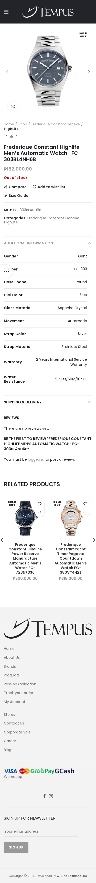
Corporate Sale (17, 732)
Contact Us (14, 723)
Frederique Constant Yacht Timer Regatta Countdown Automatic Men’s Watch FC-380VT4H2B (71, 558)
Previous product (6, 136)
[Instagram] (51, 796)
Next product (16, 136)
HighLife (11, 129)
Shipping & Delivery (22, 402)
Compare (18, 187)
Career (10, 741)
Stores (9, 714)
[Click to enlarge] (13, 106)
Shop (22, 124)
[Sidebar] (6, 271)
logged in (36, 459)
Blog (7, 750)
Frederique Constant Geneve (55, 124)
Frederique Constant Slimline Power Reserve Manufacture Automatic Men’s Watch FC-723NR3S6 (25, 558)
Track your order (18, 692)
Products (12, 675)
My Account (14, 701)
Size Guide (18, 195)
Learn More (39, 512)
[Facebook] (44, 796)
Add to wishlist (52, 187)
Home (9, 124)
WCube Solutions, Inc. (72, 876)
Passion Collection (20, 684)
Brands (10, 666)
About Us (12, 657)
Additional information (28, 243)
